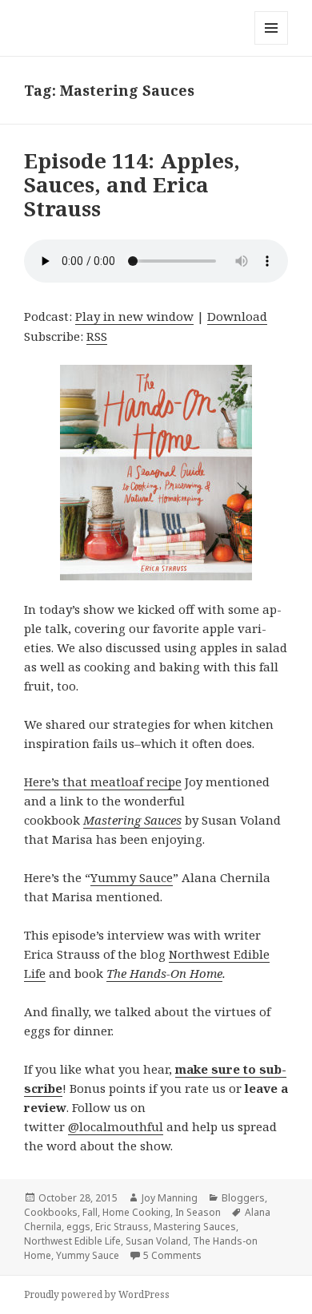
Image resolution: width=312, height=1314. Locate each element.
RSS (96, 336)
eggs (78, 1226)
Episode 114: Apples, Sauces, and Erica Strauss (132, 184)
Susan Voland (157, 1241)
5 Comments (172, 1255)
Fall (90, 1212)
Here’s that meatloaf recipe (103, 782)
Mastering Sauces (132, 820)
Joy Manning (170, 1198)
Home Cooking (136, 1212)
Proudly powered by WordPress (97, 1294)
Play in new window (134, 316)
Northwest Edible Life (72, 1241)
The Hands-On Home (164, 973)
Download (237, 316)
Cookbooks (51, 1212)
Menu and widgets (271, 44)
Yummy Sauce (131, 877)
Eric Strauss (122, 1226)
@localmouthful (115, 1126)
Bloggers (243, 1198)
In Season (198, 1212)
